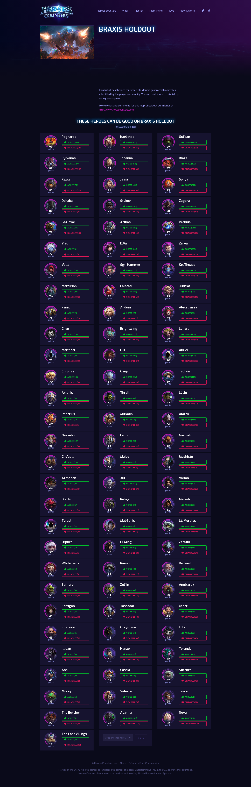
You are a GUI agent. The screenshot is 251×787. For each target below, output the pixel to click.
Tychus (184, 371)
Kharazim (69, 627)
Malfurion (69, 286)
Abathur (126, 712)
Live (171, 10)
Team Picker (156, 10)
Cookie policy (152, 763)
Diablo (66, 499)
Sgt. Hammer (130, 265)
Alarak (184, 414)
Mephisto (186, 456)
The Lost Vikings (74, 734)
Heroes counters (106, 10)
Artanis (67, 393)
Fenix (66, 307)
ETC (123, 350)
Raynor (125, 563)
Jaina (124, 179)
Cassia (125, 670)
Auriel (183, 350)
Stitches (185, 670)
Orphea (67, 542)
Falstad (126, 286)
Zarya (183, 243)
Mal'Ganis (127, 520)
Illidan (66, 648)
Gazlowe (68, 222)
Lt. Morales (187, 520)
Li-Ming (126, 542)
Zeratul (184, 542)
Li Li (182, 627)
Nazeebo (68, 435)
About (123, 763)
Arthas (125, 222)
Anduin (125, 307)
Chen (65, 329)
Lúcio (183, 393)
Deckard (185, 563)
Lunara (184, 329)
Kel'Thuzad (187, 265)
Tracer (184, 691)
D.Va (123, 243)
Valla (65, 265)
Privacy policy (136, 763)
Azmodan (69, 478)
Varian (184, 478)
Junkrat (184, 286)
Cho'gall (68, 456)
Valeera (126, 691)
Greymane (128, 627)
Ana (65, 670)
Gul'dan (184, 137)
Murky (66, 691)
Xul (122, 478)
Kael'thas (127, 137)
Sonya (183, 179)
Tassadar (127, 606)
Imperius (68, 414)
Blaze (183, 158)
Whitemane (70, 563)
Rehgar (125, 499)
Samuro (68, 584)
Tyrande (185, 648)
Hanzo (125, 648)
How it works (188, 10)
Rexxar (67, 179)
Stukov (125, 201)
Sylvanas (69, 158)
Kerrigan (68, 606)
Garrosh (185, 435)
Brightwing (128, 329)
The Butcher (71, 712)
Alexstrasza (188, 307)
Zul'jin (124, 584)
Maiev (124, 456)
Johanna (126, 158)
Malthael (68, 350)
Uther (183, 606)
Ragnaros (69, 137)
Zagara (184, 201)
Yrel (65, 243)
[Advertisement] (140, 63)
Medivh (184, 499)
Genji (124, 371)
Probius (185, 222)
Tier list (138, 10)
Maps (125, 10)
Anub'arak (186, 584)
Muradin (126, 414)
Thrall (124, 393)
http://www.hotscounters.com (116, 109)
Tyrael (66, 520)
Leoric (124, 435)
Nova (183, 712)
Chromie (68, 371)
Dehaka (67, 201)
